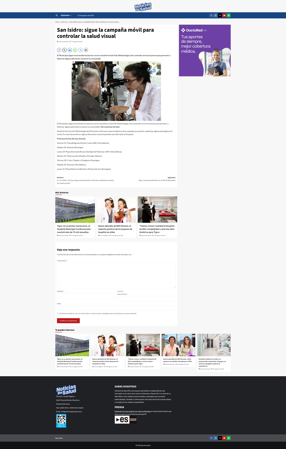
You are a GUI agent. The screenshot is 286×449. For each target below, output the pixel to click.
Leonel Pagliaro (104, 235)
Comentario (62, 260)
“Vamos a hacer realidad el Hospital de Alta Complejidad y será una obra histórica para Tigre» (156, 229)
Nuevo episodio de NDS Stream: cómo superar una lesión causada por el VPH (177, 360)
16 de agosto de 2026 (117, 235)
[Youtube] (224, 15)
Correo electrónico (122, 292)
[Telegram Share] (80, 50)
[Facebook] (211, 15)
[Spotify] (229, 15)
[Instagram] (216, 15)
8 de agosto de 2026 (182, 364)
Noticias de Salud (64, 41)
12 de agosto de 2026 (159, 235)
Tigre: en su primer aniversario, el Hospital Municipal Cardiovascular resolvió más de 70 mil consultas (74, 229)
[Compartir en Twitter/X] (64, 50)
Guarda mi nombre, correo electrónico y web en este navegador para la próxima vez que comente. (98, 313)
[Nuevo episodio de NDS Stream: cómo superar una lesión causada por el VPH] (178, 345)
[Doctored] (205, 50)
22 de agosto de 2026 (77, 235)
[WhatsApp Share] (75, 50)
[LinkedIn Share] (70, 50)
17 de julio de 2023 (77, 41)
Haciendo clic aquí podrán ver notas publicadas (133, 411)
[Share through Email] (86, 50)
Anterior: (85, 180)
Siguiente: (157, 179)
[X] (220, 15)
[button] (56, 15)
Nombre (61, 291)
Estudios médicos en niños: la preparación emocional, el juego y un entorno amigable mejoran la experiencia (212, 362)
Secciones (65, 15)
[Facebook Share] (59, 50)
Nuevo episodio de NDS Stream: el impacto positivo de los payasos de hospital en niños (115, 229)
